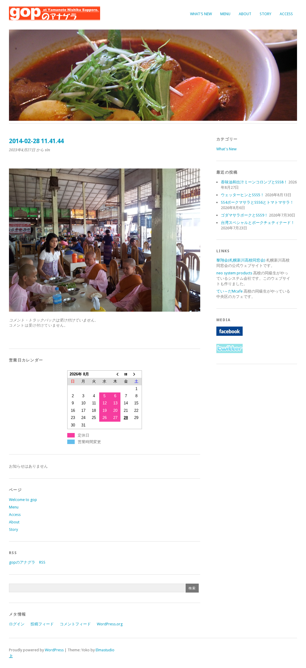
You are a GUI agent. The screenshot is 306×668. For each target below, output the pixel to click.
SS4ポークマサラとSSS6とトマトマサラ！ (257, 202)
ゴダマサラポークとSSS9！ (244, 215)
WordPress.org (110, 624)
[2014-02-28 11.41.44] (104, 310)
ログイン (17, 624)
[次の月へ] (136, 374)
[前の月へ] (115, 374)
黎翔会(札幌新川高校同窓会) (240, 260)
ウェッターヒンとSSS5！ (242, 195)
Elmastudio (105, 650)
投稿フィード (42, 624)
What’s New (201, 14)
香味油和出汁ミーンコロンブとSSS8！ (254, 182)
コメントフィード (75, 624)
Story (265, 14)
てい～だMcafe (229, 291)
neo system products (234, 273)
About (245, 14)
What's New (226, 149)
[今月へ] (125, 374)
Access (286, 14)
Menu (225, 14)
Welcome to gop (23, 499)
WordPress (54, 650)
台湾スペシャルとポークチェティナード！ (258, 222)
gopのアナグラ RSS (27, 562)
